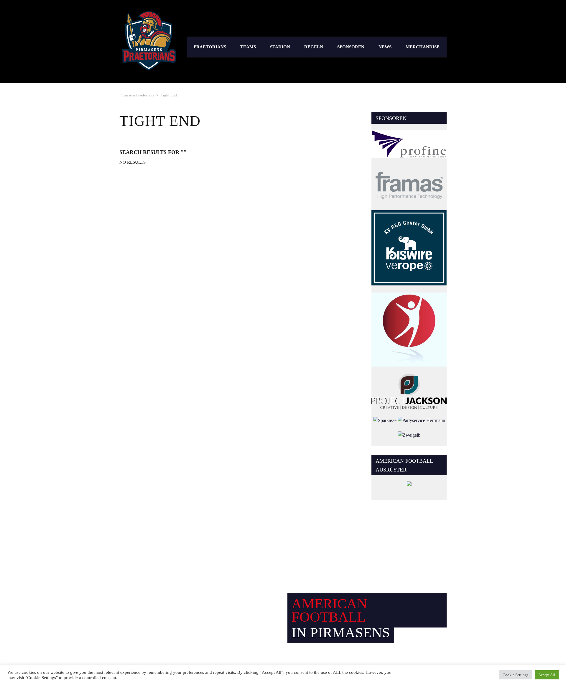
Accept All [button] (546, 675)
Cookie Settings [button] (515, 675)
